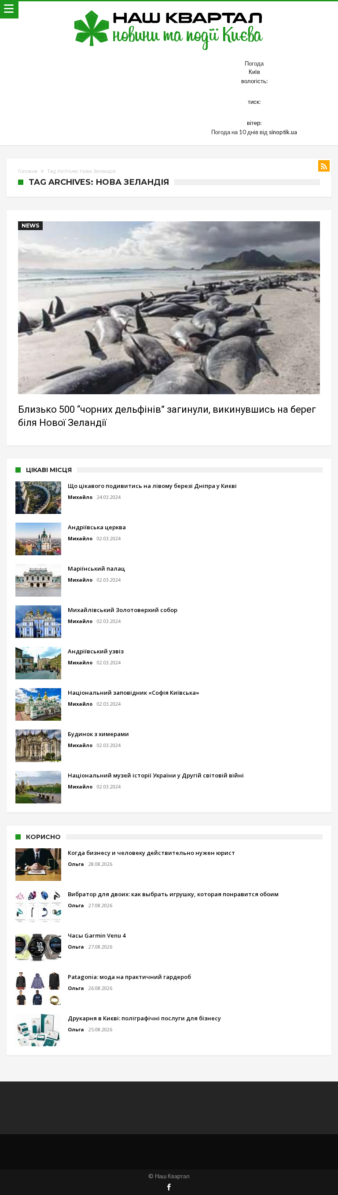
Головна (27, 171)
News (30, 225)
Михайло (80, 497)
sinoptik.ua (283, 132)
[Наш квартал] (169, 10)
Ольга (76, 864)
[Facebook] (169, 1187)
